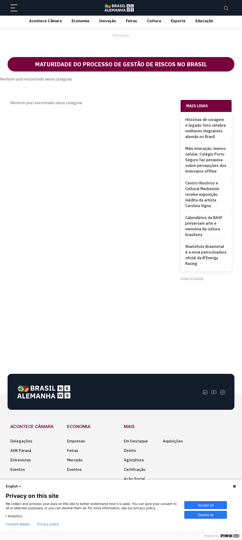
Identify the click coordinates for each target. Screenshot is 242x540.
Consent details (18, 524)
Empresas (76, 441)
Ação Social (134, 479)
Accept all (205, 505)
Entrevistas (20, 460)
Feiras (131, 20)
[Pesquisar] (226, 7)
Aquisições (173, 441)
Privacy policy (48, 524)
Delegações (21, 441)
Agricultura (134, 460)
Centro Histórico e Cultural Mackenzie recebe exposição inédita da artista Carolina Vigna (202, 194)
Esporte (178, 20)
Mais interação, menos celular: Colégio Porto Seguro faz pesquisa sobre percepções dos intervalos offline (205, 160)
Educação (204, 20)
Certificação (135, 469)
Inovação (107, 20)
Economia (80, 20)
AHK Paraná (20, 450)
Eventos (17, 469)
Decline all (205, 515)
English (12, 486)
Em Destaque (136, 441)
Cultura (154, 20)
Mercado (74, 460)
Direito (130, 450)
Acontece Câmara (45, 20)
